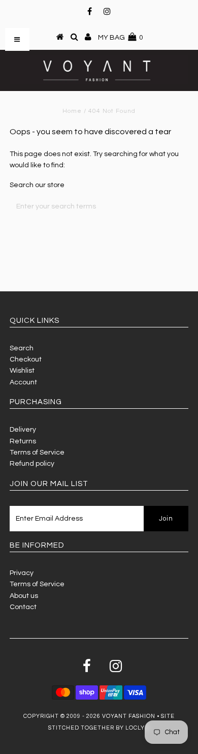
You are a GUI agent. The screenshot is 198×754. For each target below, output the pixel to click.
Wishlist (22, 370)
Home (72, 111)
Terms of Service (37, 452)
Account (23, 382)
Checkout (26, 359)
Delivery (23, 429)
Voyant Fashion (128, 716)
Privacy (22, 573)
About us (24, 595)
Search (22, 348)
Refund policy (32, 463)
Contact (23, 607)
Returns (23, 441)
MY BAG (120, 37)
